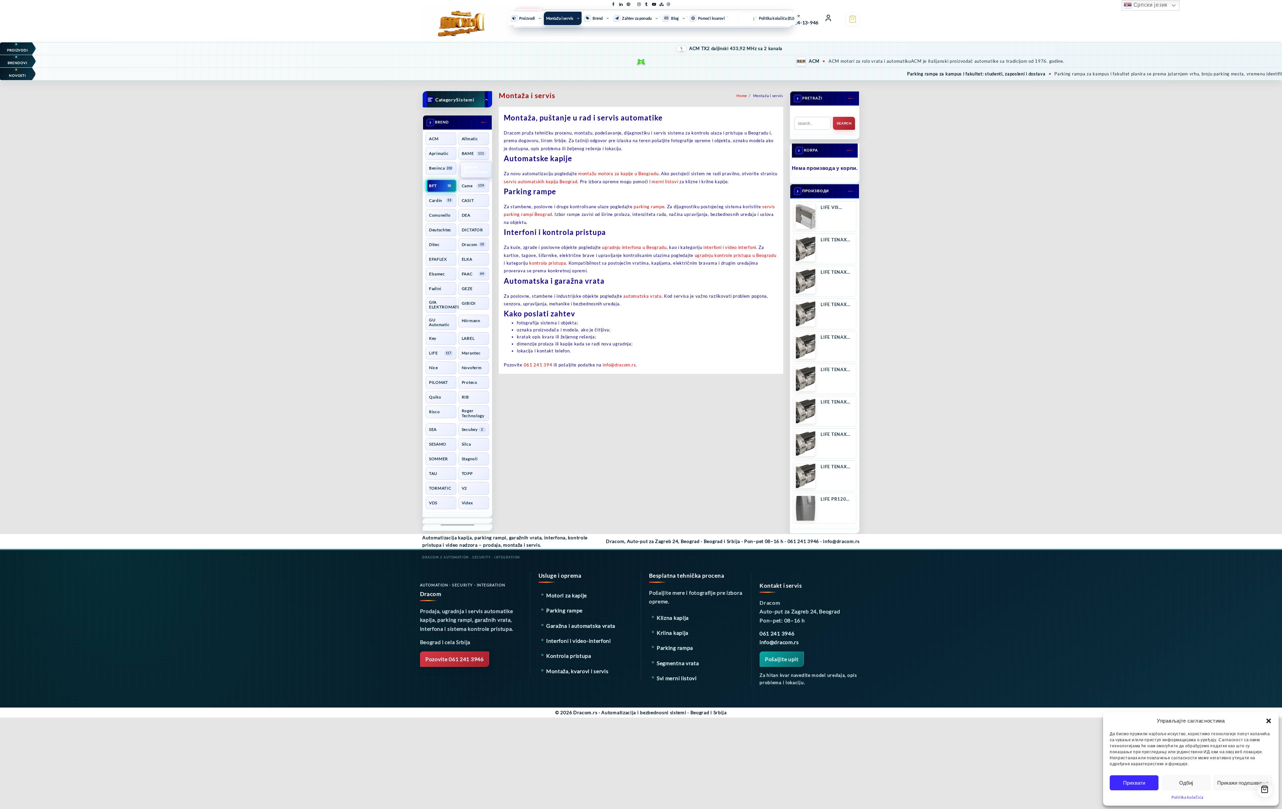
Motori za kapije (566, 595)
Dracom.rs (585, 712)
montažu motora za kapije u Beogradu (618, 173)
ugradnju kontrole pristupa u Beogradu (736, 255)
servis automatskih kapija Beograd (540, 181)
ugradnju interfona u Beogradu (634, 247)
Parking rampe (564, 610)
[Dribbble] (668, 3)
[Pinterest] (628, 3)
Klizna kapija (673, 617)
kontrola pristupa (547, 263)
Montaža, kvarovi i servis (577, 671)
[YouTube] (654, 3)
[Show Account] (828, 19)
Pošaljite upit (782, 659)
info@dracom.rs (619, 364)
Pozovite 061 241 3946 (454, 659)
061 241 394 (538, 364)
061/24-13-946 (801, 22)
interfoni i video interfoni (729, 247)
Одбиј (1186, 783)
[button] (1268, 721)
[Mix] (661, 3)
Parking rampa (675, 647)
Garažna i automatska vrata (580, 625)
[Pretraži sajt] (744, 19)
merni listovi (665, 181)
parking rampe (649, 206)
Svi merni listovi (677, 678)
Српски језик (1149, 5)
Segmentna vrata (678, 663)
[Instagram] (639, 3)
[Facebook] (614, 3)
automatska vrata (642, 296)
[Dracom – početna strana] (457, 17)
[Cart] (853, 19)
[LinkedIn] (621, 3)
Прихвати (1134, 783)
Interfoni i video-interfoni (578, 640)
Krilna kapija (672, 632)
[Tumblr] (646, 3)
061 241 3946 (777, 633)
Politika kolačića (1187, 797)
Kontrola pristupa (568, 655)
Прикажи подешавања (1242, 783)
